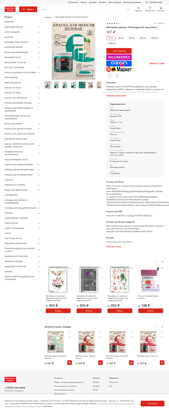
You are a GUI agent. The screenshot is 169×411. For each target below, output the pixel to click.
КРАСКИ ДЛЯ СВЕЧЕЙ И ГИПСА (18, 128)
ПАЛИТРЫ (9, 180)
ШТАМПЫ (8, 271)
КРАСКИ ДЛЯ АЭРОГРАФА (16, 98)
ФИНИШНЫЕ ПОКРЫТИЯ (15, 266)
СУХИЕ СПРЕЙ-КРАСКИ (14, 228)
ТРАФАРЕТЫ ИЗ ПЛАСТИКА (16, 256)
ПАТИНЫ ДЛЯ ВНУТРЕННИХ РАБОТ (19, 169)
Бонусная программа (132, 2)
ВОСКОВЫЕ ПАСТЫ (13, 57)
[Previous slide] (48, 51)
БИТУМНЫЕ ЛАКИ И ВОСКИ (16, 42)
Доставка (93, 2)
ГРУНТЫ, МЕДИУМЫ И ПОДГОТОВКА (20, 72)
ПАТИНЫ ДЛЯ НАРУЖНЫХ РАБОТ (19, 175)
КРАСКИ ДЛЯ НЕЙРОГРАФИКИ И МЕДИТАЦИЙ (19, 109)
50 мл (121, 38)
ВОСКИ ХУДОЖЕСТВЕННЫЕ (16, 52)
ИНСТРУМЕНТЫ (11, 77)
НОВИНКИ (9, 22)
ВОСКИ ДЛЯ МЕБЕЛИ (14, 123)
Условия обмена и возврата (64, 390)
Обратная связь (60, 394)
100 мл (132, 38)
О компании (73, 2)
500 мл (154, 38)
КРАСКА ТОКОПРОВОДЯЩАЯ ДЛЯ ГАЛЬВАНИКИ (19, 278)
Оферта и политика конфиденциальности (69, 382)
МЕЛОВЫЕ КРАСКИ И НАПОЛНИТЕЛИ (71, 17)
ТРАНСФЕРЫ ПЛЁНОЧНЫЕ (16, 243)
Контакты (102, 2)
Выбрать (58, 310)
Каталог (30, 9)
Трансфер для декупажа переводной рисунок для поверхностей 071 (87, 298)
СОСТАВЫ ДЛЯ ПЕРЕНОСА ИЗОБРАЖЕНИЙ (16, 201)
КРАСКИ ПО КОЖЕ (12, 93)
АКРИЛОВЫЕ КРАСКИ (14, 27)
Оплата (84, 2)
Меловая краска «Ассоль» (148, 356)
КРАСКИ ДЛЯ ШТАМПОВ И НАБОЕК (20, 133)
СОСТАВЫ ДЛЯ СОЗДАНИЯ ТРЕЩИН (20, 208)
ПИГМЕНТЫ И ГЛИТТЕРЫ (15, 185)
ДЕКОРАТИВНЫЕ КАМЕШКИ (16, 218)
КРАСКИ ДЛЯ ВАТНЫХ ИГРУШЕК (18, 103)
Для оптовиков (115, 2)
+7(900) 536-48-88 (15, 387)
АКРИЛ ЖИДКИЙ (12, 32)
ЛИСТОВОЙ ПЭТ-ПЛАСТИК (16, 139)
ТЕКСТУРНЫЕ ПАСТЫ (13, 238)
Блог (111, 386)
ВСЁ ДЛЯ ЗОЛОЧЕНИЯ (14, 67)
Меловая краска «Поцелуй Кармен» (117, 357)
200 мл (143, 38)
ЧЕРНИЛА (9, 213)
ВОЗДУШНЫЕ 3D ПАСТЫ (15, 62)
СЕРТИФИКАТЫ (11, 195)
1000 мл (111, 43)
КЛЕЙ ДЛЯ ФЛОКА (13, 82)
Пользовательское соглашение (65, 386)
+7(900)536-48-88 (155, 2)
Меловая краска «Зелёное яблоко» (55, 357)
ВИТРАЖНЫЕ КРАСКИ (14, 47)
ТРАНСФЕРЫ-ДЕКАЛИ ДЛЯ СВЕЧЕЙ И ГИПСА (20, 250)
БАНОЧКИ (9, 37)
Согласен (152, 403)
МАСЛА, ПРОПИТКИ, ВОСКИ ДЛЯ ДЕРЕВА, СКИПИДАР (19, 145)
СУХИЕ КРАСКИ (11, 223)
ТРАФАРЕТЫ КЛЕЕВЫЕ (14, 261)
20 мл (110, 38)
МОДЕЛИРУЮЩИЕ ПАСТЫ (16, 159)
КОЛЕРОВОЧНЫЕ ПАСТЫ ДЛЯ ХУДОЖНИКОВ (17, 117)
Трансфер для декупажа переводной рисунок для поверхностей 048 (56, 298)
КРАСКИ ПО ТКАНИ (13, 87)
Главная (47, 17)
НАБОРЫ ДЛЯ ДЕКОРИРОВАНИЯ (19, 164)
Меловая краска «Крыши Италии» (85, 357)
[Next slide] (99, 51)
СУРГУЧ (8, 233)
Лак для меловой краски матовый (148, 297)
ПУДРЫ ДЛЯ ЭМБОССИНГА (16, 190)
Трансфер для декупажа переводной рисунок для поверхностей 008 (117, 298)
